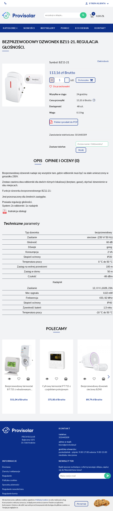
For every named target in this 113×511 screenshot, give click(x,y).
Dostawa (6, 467)
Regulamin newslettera (13, 489)
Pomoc (65, 28)
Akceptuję (81, 503)
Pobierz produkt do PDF (66, 122)
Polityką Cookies (41, 500)
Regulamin (7, 475)
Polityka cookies (9, 480)
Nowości (29, 28)
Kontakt (100, 28)
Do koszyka (83, 80)
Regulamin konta (10, 493)
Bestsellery (48, 28)
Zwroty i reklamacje (11, 471)
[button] (64, 428)
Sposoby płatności (10, 484)
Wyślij (81, 150)
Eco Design (82, 28)
